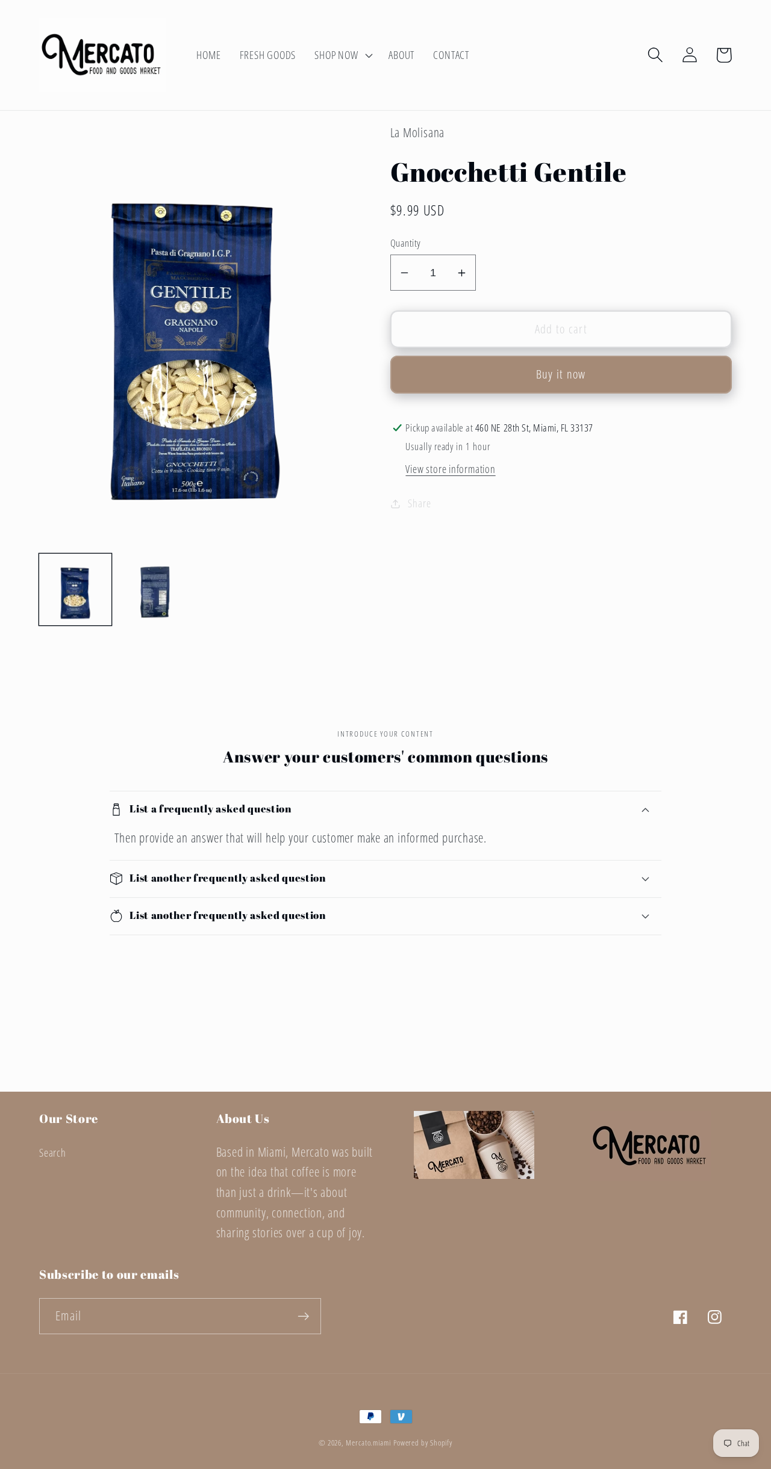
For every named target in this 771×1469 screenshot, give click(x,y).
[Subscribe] (303, 1316)
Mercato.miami (368, 1442)
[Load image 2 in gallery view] (155, 590)
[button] (342, 55)
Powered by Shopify (422, 1442)
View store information (450, 469)
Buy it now (561, 374)
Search (52, 1152)
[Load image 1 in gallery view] (75, 590)
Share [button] (419, 503)
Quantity (405, 243)
